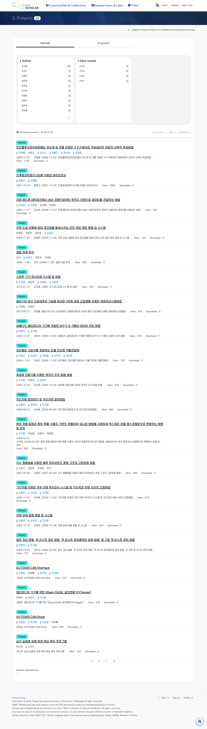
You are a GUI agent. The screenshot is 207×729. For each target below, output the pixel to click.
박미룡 (24, 110)
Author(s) (183, 132)
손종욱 (24, 76)
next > (68, 118)
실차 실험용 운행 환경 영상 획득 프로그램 (41, 641)
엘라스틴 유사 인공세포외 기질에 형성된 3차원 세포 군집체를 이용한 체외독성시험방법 (69, 301)
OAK (61, 705)
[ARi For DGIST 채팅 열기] (200, 722)
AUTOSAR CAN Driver (30, 617)
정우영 (24, 81)
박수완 (24, 91)
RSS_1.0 (165, 698)
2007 (81, 81)
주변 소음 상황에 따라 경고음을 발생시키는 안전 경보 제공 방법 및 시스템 (61, 228)
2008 (81, 71)
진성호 (22, 205)
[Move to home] (128, 29)
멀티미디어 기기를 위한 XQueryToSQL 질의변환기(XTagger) (53, 592)
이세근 (22, 356)
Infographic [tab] (103, 43)
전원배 (22, 153)
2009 (81, 66)
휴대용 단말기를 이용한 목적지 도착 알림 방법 (44, 375)
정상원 (67, 153)
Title (170, 132)
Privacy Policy (18, 698)
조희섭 (24, 86)
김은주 (57, 356)
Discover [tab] (45, 43)
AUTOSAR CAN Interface (33, 568)
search (157, 5)
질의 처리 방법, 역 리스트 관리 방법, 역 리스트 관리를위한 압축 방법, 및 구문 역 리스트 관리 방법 (75, 540)
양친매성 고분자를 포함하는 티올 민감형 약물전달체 (47, 350)
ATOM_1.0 (188, 698)
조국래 (24, 66)
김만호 (24, 105)
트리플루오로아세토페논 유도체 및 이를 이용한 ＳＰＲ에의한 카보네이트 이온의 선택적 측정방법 (74, 147)
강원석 (24, 101)
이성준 (33, 356)
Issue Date (157, 132)
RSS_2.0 (176, 698)
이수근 (43, 153)
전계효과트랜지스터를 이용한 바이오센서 (41, 175)
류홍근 (55, 153)
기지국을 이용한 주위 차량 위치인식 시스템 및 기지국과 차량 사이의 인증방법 (63, 487)
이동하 (24, 96)
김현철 (78, 153)
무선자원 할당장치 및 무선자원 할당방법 (40, 399)
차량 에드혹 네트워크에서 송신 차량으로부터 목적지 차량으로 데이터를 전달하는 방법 (68, 200)
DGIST (165, 5)
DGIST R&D (187, 5)
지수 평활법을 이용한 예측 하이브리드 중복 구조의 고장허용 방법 (55, 463)
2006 (81, 76)
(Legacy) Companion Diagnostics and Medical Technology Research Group (164, 30)
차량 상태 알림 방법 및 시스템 (34, 515)
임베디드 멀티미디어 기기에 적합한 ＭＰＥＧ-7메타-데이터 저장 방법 (58, 326)
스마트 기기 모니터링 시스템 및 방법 (38, 277)
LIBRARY (175, 5)
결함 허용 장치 (25, 252)
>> (114, 661)
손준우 (24, 71)
